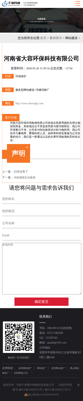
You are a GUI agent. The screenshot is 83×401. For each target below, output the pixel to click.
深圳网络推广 (25, 368)
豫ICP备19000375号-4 (57, 389)
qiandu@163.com (56, 342)
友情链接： (9, 368)
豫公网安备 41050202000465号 (43, 394)
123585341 (52, 337)
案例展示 (56, 38)
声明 (21, 156)
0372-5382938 (55, 332)
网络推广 (41, 368)
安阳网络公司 (21, 373)
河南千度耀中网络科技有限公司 (35, 384)
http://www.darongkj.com (29, 103)
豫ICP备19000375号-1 (31, 389)
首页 (43, 38)
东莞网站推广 (58, 368)
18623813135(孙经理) (59, 328)
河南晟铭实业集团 (24, 177)
